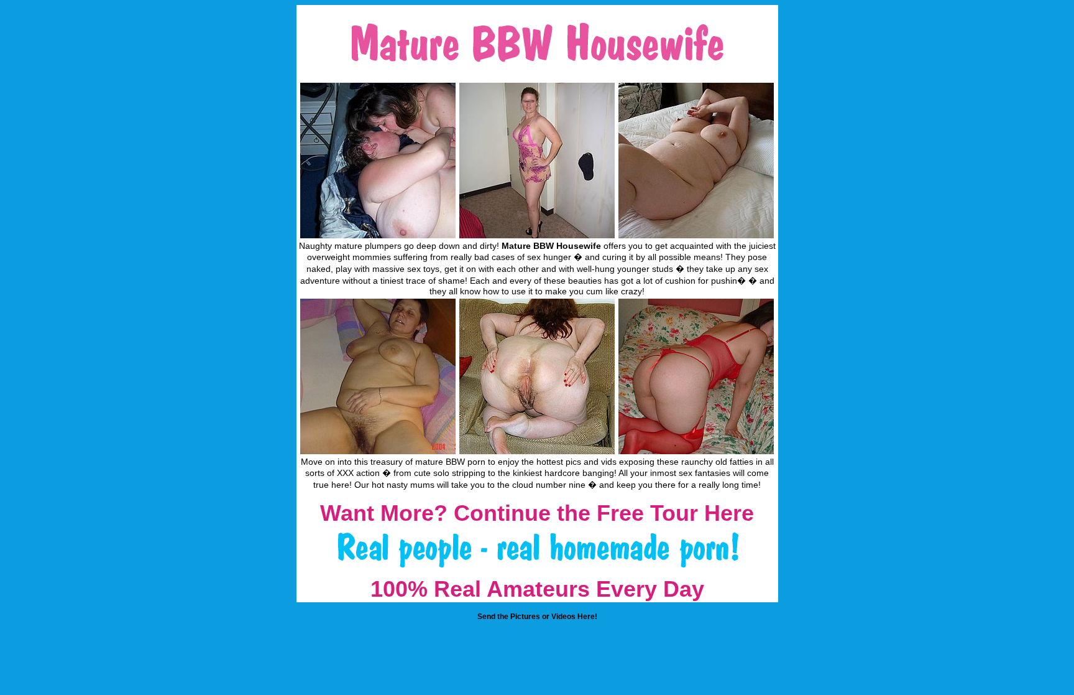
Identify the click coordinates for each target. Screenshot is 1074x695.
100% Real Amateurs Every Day (537, 589)
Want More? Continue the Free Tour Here (537, 513)
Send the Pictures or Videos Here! (537, 616)
